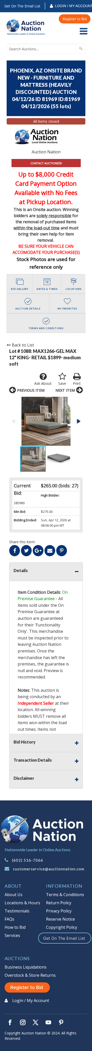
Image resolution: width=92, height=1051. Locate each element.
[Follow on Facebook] (10, 1022)
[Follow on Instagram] (23, 1022)
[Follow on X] (35, 1022)
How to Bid (15, 927)
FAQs (9, 919)
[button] (46, 421)
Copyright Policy (61, 927)
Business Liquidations (26, 967)
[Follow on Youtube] (48, 1022)
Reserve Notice (60, 919)
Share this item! (22, 541)
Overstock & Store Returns (30, 975)
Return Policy (58, 903)
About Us (13, 894)
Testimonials (17, 911)
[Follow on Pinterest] (61, 1022)
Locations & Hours (22, 903)
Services (12, 935)
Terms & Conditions (65, 894)
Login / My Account (30, 1000)
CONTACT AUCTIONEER (46, 163)
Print (77, 383)
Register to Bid (75, 19)
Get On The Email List (22, 6)
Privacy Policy (59, 911)
